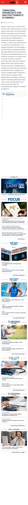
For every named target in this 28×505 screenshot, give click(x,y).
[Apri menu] (2, 2)
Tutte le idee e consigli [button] (18, 452)
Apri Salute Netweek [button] (18, 390)
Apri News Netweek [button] (18, 275)
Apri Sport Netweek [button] (18, 318)
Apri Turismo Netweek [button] (18, 354)
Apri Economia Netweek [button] (17, 425)
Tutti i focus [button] (21, 239)
